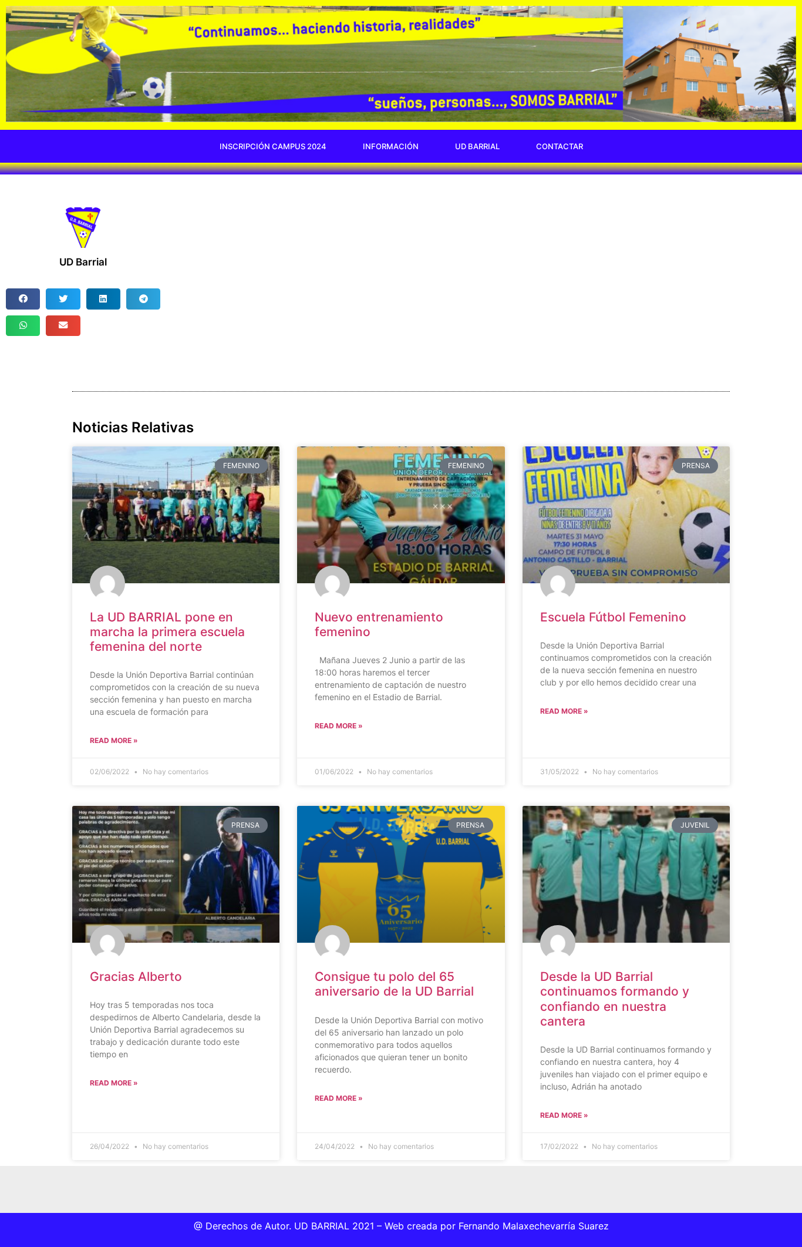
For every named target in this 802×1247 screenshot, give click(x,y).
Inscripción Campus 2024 (273, 146)
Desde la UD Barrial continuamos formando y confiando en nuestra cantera (614, 998)
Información (391, 146)
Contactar (559, 146)
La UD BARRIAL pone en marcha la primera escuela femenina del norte (167, 632)
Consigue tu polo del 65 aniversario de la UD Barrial (394, 984)
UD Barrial (477, 146)
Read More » (114, 740)
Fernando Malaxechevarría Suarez (534, 1226)
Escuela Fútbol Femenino (613, 617)
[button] (23, 298)
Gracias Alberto (136, 976)
